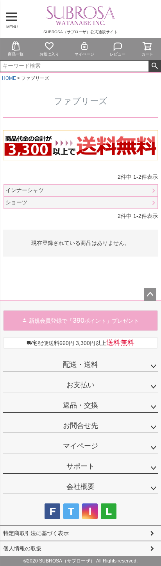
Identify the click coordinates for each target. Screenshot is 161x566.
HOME (9, 78)
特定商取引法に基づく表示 (36, 533)
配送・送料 (80, 364)
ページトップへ (150, 294)
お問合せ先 (80, 425)
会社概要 (80, 487)
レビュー (117, 54)
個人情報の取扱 (22, 548)
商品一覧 (15, 54)
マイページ (84, 54)
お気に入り (49, 54)
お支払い (80, 385)
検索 (154, 66)
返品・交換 (80, 405)
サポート (80, 466)
